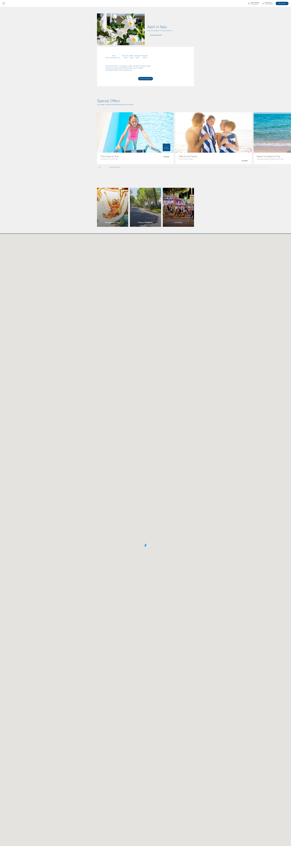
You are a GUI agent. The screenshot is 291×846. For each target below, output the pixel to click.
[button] (99, 167)
